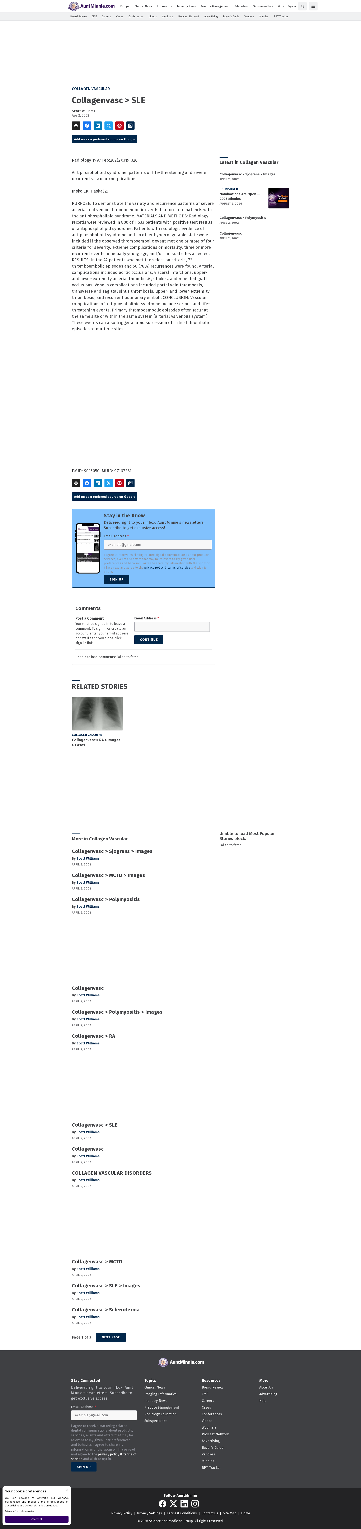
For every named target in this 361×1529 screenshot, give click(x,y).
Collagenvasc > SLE (95, 1125)
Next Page (111, 1337)
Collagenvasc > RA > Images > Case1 (96, 742)
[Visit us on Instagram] (195, 1503)
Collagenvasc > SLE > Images (106, 1286)
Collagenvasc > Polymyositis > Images (117, 1012)
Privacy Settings (149, 1513)
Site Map (229, 1513)
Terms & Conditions (182, 1513)
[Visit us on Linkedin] (184, 1503)
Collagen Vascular (91, 89)
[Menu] (313, 6)
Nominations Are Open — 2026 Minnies (240, 196)
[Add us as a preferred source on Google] (130, 125)
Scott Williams (83, 111)
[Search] (302, 6)
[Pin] (119, 125)
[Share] (87, 125)
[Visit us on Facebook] (162, 1503)
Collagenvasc (231, 233)
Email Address (116, 536)
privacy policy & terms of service (167, 567)
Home (245, 1513)
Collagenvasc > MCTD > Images (108, 875)
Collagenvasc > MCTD (97, 1262)
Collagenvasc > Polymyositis (243, 218)
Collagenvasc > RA (93, 1036)
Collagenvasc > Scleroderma (106, 1310)
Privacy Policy (121, 1513)
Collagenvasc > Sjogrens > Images (248, 174)
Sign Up (116, 579)
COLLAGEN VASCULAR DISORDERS (112, 1173)
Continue (149, 640)
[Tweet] (108, 125)
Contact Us (210, 1513)
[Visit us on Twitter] (173, 1503)
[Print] (76, 125)
